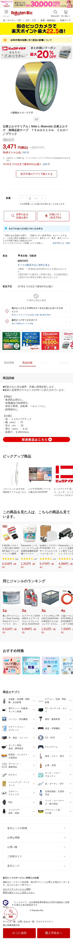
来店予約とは (58, 243)
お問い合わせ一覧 (25, 921)
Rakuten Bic (22, 13)
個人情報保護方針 (11, 925)
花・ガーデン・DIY (12, 20)
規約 (68, 243)
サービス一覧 (9, 921)
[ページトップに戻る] (68, 927)
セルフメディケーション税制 (16, 889)
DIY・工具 (31, 20)
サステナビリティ (44, 921)
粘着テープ (65, 20)
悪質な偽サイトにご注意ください (19, 892)
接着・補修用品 (48, 20)
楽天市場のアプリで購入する (36, 173)
